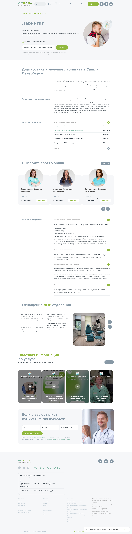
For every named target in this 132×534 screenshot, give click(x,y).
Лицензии (70, 498)
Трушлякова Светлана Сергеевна (95, 190)
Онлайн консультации (24, 510)
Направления (63, 4)
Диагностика (74, 4)
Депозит (45, 514)
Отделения (21, 498)
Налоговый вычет (72, 503)
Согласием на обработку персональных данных (57, 439)
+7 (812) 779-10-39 (47, 468)
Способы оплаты (47, 510)
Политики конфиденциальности (43, 437)
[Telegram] (24, 467)
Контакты (45, 501)
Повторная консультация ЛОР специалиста (68, 130)
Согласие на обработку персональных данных (77, 510)
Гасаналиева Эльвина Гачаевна (31, 190)
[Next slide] (108, 209)
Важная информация (32, 220)
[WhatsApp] (19, 467)
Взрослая (41, 4)
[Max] (28, 467)
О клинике (46, 498)
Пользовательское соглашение (75, 513)
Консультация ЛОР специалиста (65, 126)
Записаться (61, 47)
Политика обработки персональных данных (77, 506)
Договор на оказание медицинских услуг (76, 520)
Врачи (83, 4)
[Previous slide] (103, 209)
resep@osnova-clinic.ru (80, 531)
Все (104, 163)
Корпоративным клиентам (74, 501)
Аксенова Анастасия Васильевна (63, 190)
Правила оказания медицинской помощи (76, 516)
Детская (52, 4)
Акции (20, 514)
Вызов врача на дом (23, 512)
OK (125, 529)
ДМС (44, 512)
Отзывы (45, 505)
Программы (21, 505)
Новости (45, 503)
